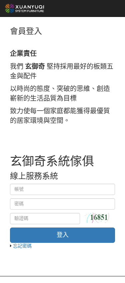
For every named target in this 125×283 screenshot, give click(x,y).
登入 (63, 235)
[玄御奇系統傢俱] (24, 8)
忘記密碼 (22, 245)
